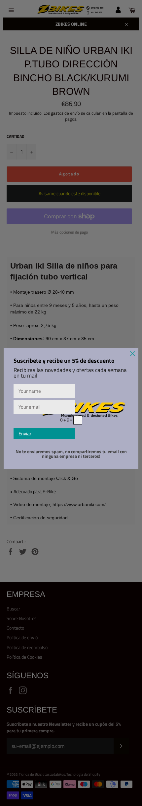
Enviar (24, 433)
